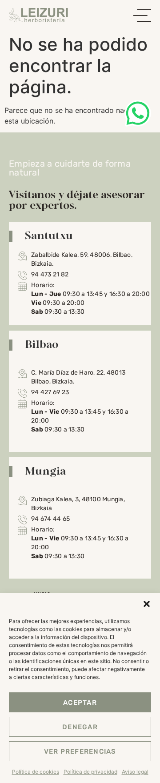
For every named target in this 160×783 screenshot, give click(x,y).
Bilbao (42, 344)
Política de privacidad (90, 771)
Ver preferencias (80, 751)
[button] (146, 603)
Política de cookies (35, 771)
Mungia (45, 470)
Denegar (80, 727)
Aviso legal (135, 771)
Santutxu (49, 235)
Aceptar (80, 703)
